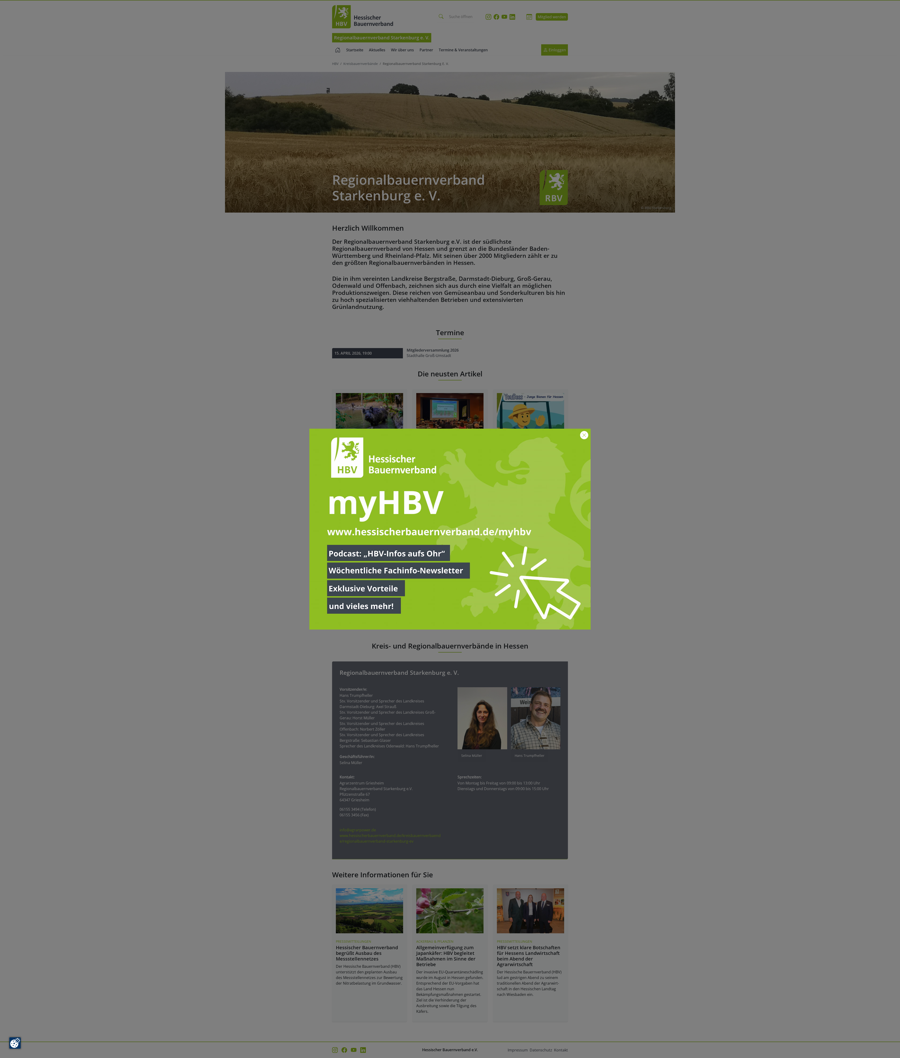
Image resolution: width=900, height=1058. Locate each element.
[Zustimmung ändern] (15, 1043)
